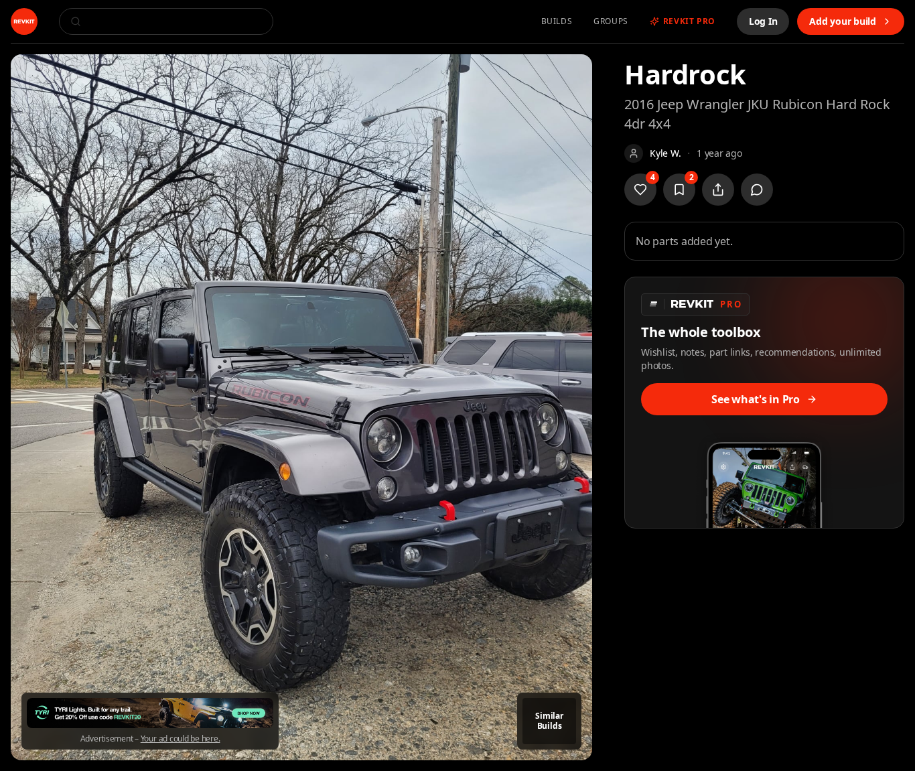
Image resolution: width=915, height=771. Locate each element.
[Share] (718, 189)
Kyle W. (665, 153)
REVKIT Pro (689, 21)
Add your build (842, 21)
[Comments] (757, 189)
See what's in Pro (755, 399)
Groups (610, 21)
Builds (557, 21)
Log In (763, 21)
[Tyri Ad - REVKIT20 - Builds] (150, 713)
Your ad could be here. (180, 738)
